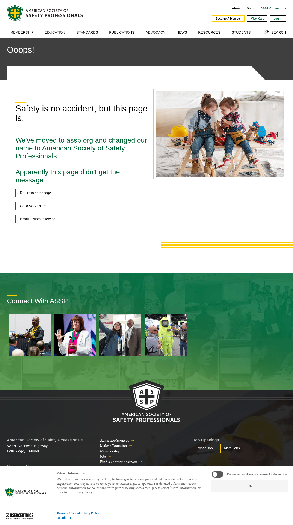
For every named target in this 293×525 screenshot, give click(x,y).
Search (278, 32)
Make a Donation (113, 445)
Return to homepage (35, 193)
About (236, 8)
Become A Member (228, 18)
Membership (22, 32)
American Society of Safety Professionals (45, 13)
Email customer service (37, 219)
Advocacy (155, 32)
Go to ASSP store (33, 206)
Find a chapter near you (118, 461)
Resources (209, 32)
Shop (251, 8)
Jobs (103, 456)
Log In (278, 18)
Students (241, 32)
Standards (87, 32)
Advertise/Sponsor (114, 440)
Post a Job (205, 448)
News (182, 32)
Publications (121, 32)
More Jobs (232, 448)
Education (55, 32)
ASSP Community (273, 8)
